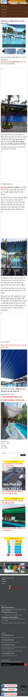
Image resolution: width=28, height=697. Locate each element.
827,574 (18, 555)
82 (18, 544)
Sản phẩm (3, 12)
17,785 (17, 552)
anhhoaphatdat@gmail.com (12, 397)
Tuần (12, 546)
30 (18, 541)
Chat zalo (11, 690)
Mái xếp (4, 187)
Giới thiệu (4, 9)
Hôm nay (12, 544)
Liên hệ (3, 16)
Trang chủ (4, 6)
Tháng (12, 549)
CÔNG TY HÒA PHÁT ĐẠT (14, 692)
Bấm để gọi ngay (11, 694)
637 (18, 549)
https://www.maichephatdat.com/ (12, 62)
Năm (12, 552)
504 (18, 546)
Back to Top (24, 686)
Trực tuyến (12, 541)
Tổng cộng (12, 555)
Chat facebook (11, 686)
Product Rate (3, 445)
